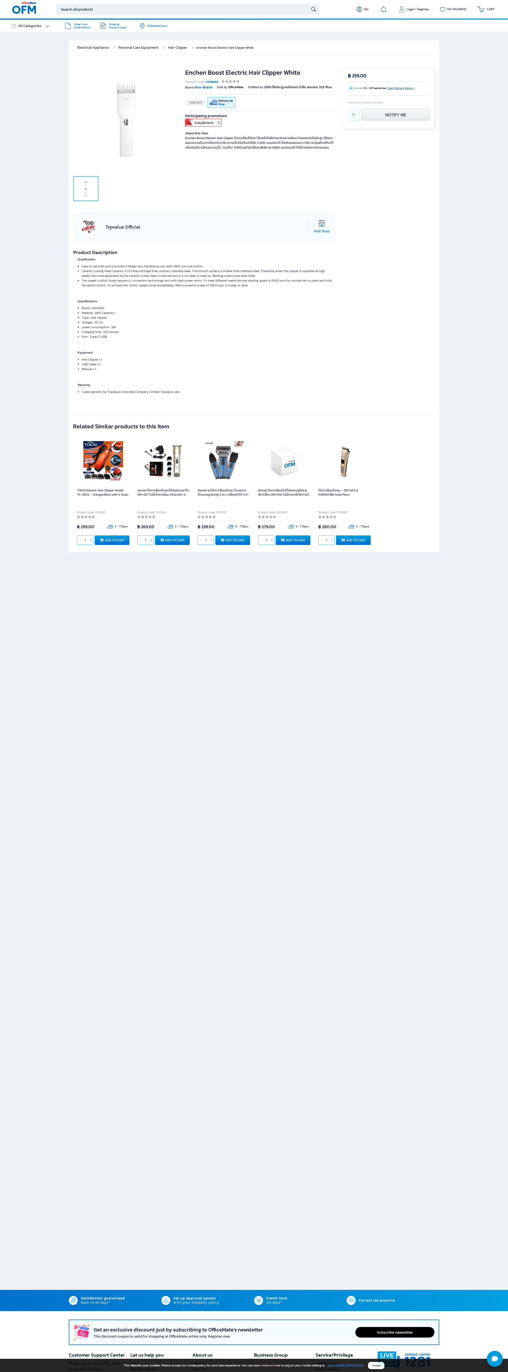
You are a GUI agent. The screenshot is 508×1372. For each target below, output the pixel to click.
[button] (495, 1359)
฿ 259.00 (357, 75)
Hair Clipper (177, 47)
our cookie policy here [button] (345, 1365)
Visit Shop (322, 231)
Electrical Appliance (93, 47)
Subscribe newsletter (395, 1332)
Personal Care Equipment (138, 47)
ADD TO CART (114, 540)
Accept (376, 1365)
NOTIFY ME (395, 115)
